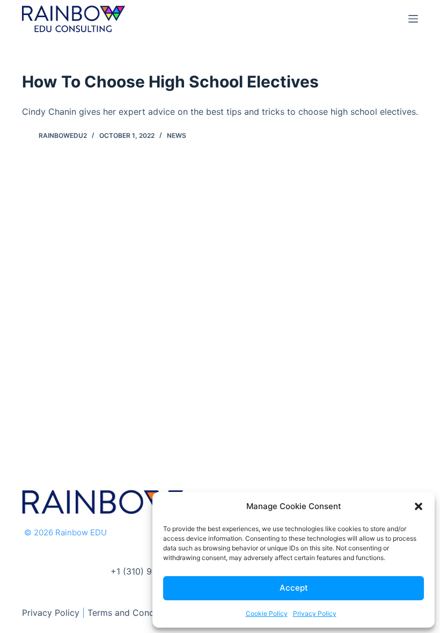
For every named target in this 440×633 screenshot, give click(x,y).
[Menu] (413, 19)
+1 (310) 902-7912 (148, 571)
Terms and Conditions (132, 612)
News (176, 135)
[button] (418, 506)
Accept (294, 588)
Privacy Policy (314, 613)
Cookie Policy (267, 613)
